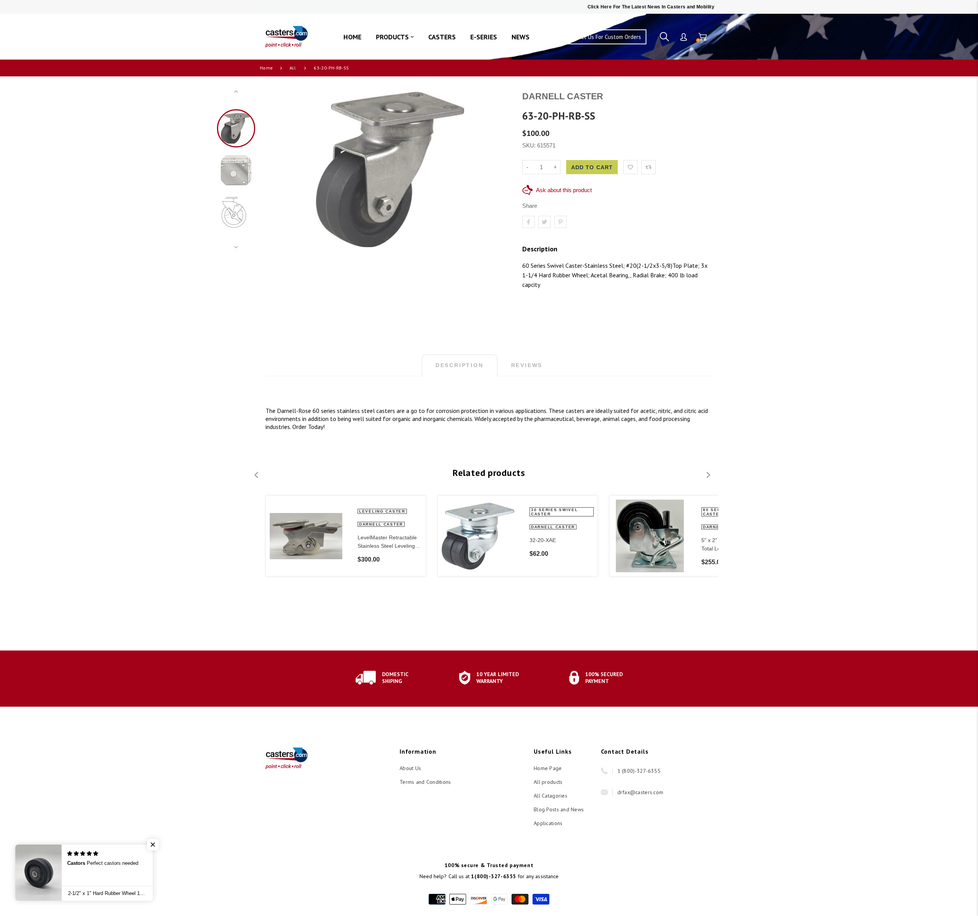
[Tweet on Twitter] (544, 222)
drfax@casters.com (640, 792)
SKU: (529, 145)
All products (548, 781)
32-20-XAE (542, 540)
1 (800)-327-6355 (639, 770)
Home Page (548, 768)
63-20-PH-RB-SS (331, 68)
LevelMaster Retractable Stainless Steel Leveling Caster (387, 542)
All (293, 68)
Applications (548, 823)
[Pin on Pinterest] (560, 222)
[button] (153, 844)
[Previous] (281, 169)
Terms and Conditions (425, 781)
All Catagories (550, 795)
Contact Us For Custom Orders (604, 36)
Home (266, 68)
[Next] (498, 169)
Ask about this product (564, 190)
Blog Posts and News (559, 809)
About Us (410, 768)
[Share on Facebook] (528, 222)
